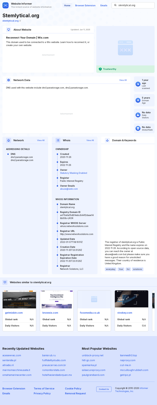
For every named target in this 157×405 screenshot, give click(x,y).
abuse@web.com (69, 189)
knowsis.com (50, 312)
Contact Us (104, 389)
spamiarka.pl (89, 365)
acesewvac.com (11, 355)
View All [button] (123, 80)
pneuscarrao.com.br (54, 365)
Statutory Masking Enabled (73, 173)
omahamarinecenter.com (16, 374)
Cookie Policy (73, 388)
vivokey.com (124, 312)
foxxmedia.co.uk (90, 312)
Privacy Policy (42, 393)
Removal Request (75, 393)
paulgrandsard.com (93, 374)
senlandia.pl (9, 360)
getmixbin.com (14, 312)
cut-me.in (125, 365)
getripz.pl (125, 374)
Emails (103, 5)
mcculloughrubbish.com (134, 370)
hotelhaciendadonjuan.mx (57, 374)
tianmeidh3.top (128, 355)
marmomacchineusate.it (16, 370)
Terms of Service (44, 388)
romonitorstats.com (53, 370)
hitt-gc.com (88, 360)
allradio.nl (8, 365)
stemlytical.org (10, 20)
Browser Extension (85, 5)
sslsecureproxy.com (93, 370)
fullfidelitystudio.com (54, 360)
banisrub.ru (49, 355)
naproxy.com (127, 360)
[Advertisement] (48, 63)
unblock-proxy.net (92, 355)
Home (67, 5)
